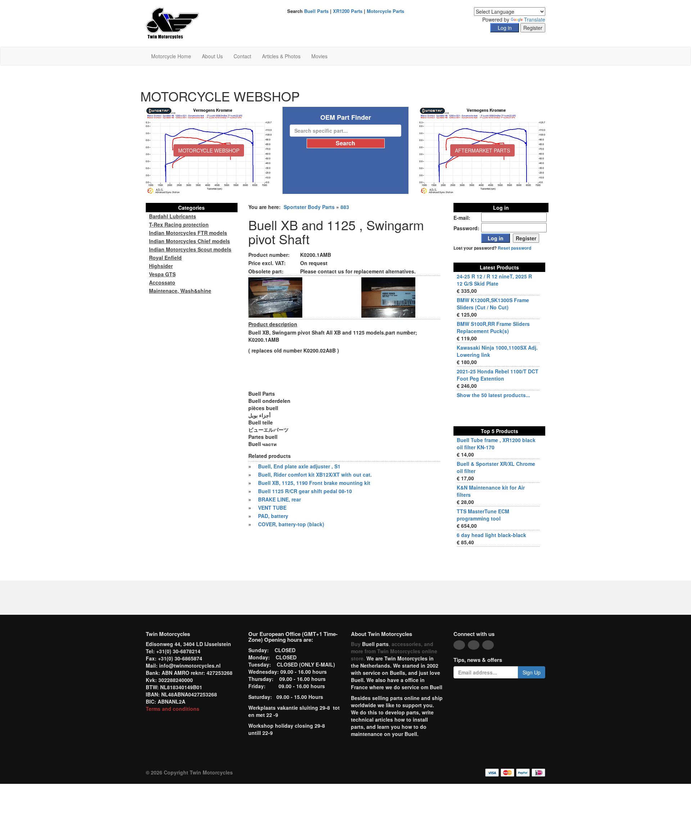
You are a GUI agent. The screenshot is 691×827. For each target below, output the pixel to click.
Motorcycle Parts (385, 11)
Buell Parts (316, 11)
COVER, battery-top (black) (291, 524)
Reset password (514, 248)
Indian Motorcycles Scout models (190, 249)
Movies (319, 56)
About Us (212, 56)
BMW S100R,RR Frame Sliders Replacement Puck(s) (493, 327)
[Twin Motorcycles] (172, 22)
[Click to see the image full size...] (275, 296)
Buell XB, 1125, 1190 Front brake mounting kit (314, 482)
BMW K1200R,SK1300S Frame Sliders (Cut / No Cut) (493, 303)
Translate (534, 19)
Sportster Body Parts (309, 206)
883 (344, 206)
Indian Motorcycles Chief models (189, 241)
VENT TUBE (272, 507)
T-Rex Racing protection (179, 224)
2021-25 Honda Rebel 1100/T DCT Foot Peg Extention (497, 375)
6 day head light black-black (491, 535)
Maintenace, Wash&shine (180, 290)
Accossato (162, 282)
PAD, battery (273, 515)
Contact (242, 56)
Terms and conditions (172, 708)
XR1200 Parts (347, 11)
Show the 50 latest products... (493, 395)
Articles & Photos (281, 56)
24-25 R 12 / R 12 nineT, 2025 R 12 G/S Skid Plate (494, 280)
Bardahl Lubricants (172, 216)
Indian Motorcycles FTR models (188, 232)
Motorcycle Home (171, 56)
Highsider (161, 265)
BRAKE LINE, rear (279, 499)
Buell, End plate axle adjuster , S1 (299, 466)
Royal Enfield (165, 257)
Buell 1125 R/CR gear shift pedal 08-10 (305, 491)
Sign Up (532, 672)
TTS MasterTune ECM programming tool (483, 515)
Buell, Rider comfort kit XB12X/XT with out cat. (315, 474)
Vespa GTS (162, 274)
